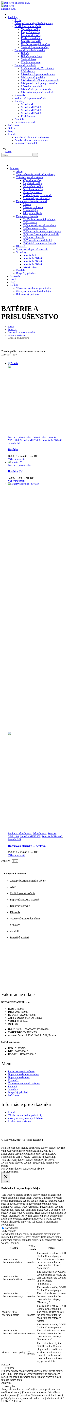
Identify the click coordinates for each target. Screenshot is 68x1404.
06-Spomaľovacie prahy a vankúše (39, 83)
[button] (6, 151)
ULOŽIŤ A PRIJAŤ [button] (12, 1401)
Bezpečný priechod (25, 122)
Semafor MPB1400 (31, 107)
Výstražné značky (30, 29)
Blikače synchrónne (31, 56)
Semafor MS (27, 104)
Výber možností (16, 459)
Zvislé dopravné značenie (28, 26)
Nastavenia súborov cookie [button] (15, 1168)
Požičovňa (13, 125)
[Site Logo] (15, 2)
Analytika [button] (6, 1382)
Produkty (12, 17)
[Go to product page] (37, 399)
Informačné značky (31, 35)
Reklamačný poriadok (26, 143)
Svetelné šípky (28, 59)
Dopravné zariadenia (25, 65)
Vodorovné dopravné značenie (30, 98)
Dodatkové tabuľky (31, 38)
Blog (10, 131)
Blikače (25, 53)
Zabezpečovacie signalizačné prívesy (34, 23)
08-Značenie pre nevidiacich (36, 89)
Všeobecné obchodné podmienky (32, 137)
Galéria (12, 128)
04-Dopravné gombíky (33, 77)
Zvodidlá (19, 119)
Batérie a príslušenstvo (19, 437)
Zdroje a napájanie (30, 62)
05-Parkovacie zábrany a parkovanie (40, 80)
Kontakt (12, 134)
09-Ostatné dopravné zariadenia (37, 92)
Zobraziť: (6, 354)
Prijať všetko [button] (37, 1168)
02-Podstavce (28, 71)
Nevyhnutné (11, 1228)
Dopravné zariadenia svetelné (30, 50)
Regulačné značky (30, 32)
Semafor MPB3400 (31, 110)
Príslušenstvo (28, 116)
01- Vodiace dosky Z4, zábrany (37, 68)
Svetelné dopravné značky (35, 47)
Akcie (18, 20)
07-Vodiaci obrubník (32, 86)
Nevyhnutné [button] (7, 1224)
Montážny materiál (31, 41)
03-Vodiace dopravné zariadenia (38, 74)
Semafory (20, 101)
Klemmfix (20, 95)
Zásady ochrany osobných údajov (32, 140)
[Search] (35, 155)
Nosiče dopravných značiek (35, 44)
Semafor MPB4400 (31, 113)
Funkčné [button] (5, 1364)
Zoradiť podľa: (9, 351)
